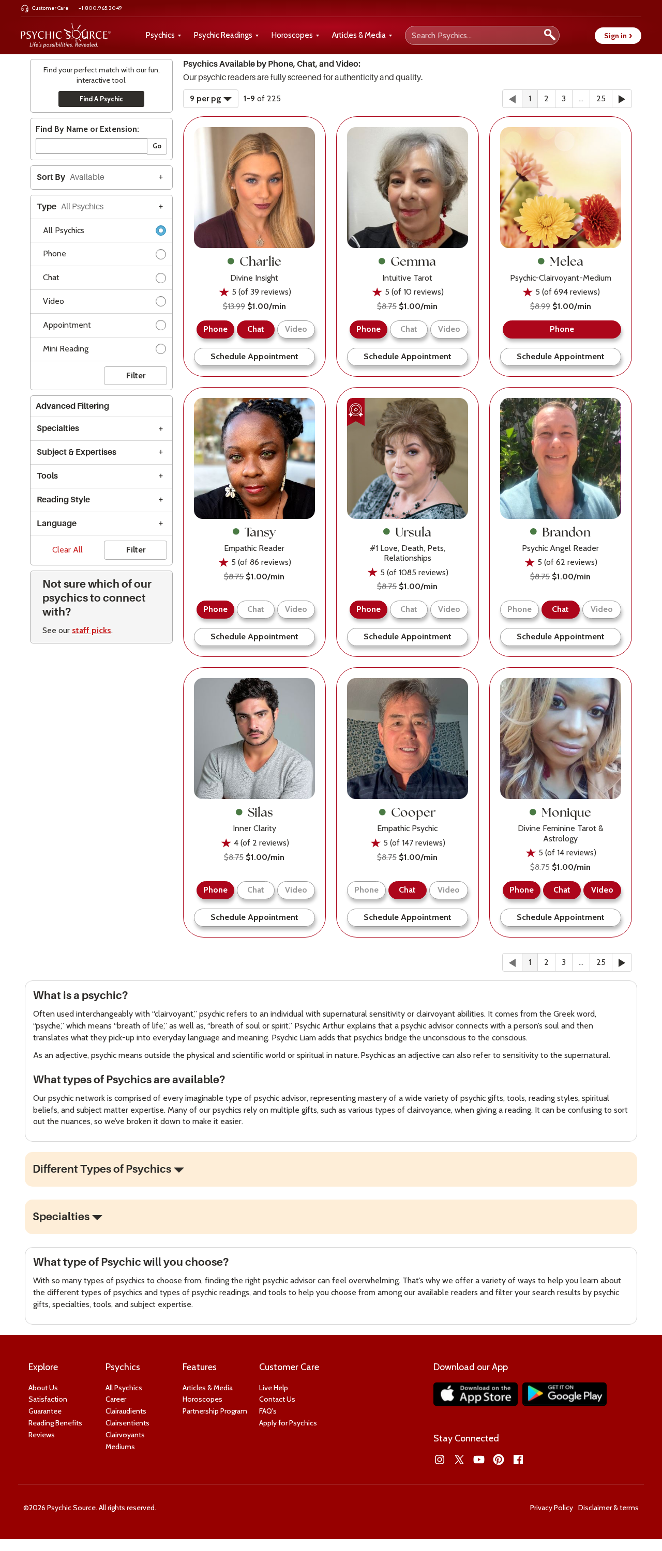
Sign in (618, 35)
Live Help (273, 1387)
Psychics (160, 35)
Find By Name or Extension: (87, 129)
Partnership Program (215, 1411)
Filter (135, 375)
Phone (54, 253)
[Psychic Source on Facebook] (518, 1459)
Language (57, 523)
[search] (550, 35)
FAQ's (268, 1411)
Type (70, 206)
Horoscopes (292, 35)
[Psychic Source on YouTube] (479, 1459)
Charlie (260, 261)
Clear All (67, 550)
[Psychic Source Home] (66, 35)
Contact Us (277, 1399)
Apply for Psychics (288, 1422)
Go (157, 146)
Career (116, 1399)
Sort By (70, 177)
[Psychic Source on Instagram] (439, 1459)
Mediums (120, 1446)
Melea (566, 261)
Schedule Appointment (254, 356)
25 (601, 98)
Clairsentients (127, 1422)
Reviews (41, 1434)
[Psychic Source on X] (459, 1459)
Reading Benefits (55, 1422)
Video (53, 301)
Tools (47, 476)
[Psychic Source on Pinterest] (498, 1459)
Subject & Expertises (76, 452)
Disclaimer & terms (608, 1507)
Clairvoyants (125, 1434)
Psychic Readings (223, 35)
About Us (43, 1387)
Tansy (260, 532)
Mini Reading (65, 349)
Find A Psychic (101, 99)
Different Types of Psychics (102, 1169)
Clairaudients (126, 1411)
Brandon (566, 532)
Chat (51, 277)
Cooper (413, 812)
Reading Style (63, 499)
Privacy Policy (551, 1507)
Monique (566, 812)
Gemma (413, 261)
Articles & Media (359, 35)
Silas (260, 812)
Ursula (413, 532)
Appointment (67, 325)
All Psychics (63, 230)
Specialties (58, 428)
